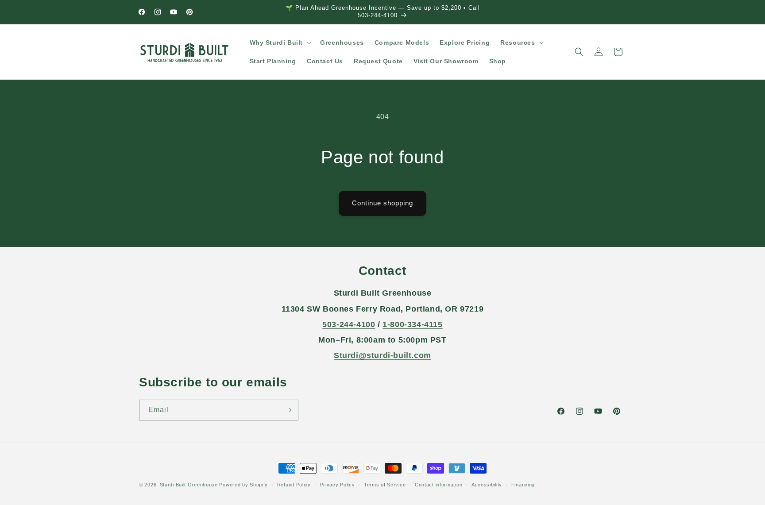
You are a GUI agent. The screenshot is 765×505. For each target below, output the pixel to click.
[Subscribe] (288, 410)
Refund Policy (294, 484)
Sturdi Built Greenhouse (189, 484)
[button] (279, 42)
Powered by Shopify (243, 484)
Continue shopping (382, 203)
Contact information (438, 484)
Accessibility (486, 484)
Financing (523, 484)
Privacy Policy (337, 484)
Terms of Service (385, 484)
